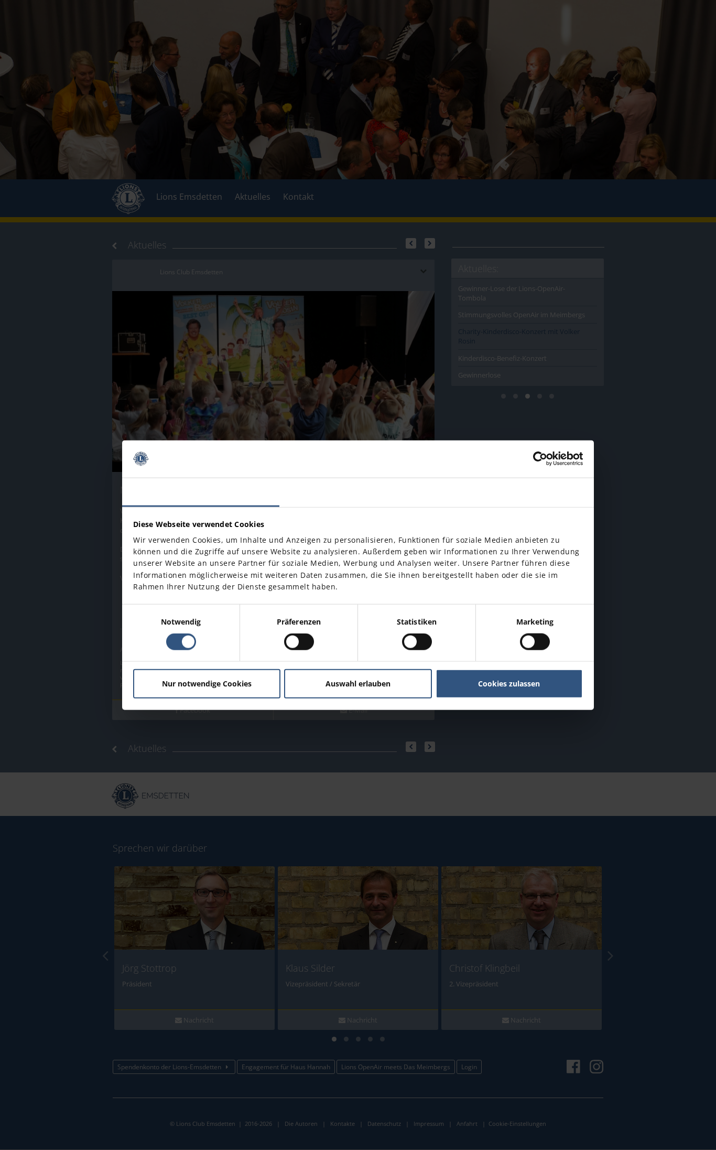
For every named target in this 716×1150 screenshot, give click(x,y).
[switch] (299, 641)
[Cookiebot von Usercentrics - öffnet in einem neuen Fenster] (537, 459)
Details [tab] (358, 492)
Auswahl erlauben (358, 684)
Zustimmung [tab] (201, 492)
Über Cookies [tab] (515, 492)
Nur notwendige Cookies (207, 684)
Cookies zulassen (509, 684)
